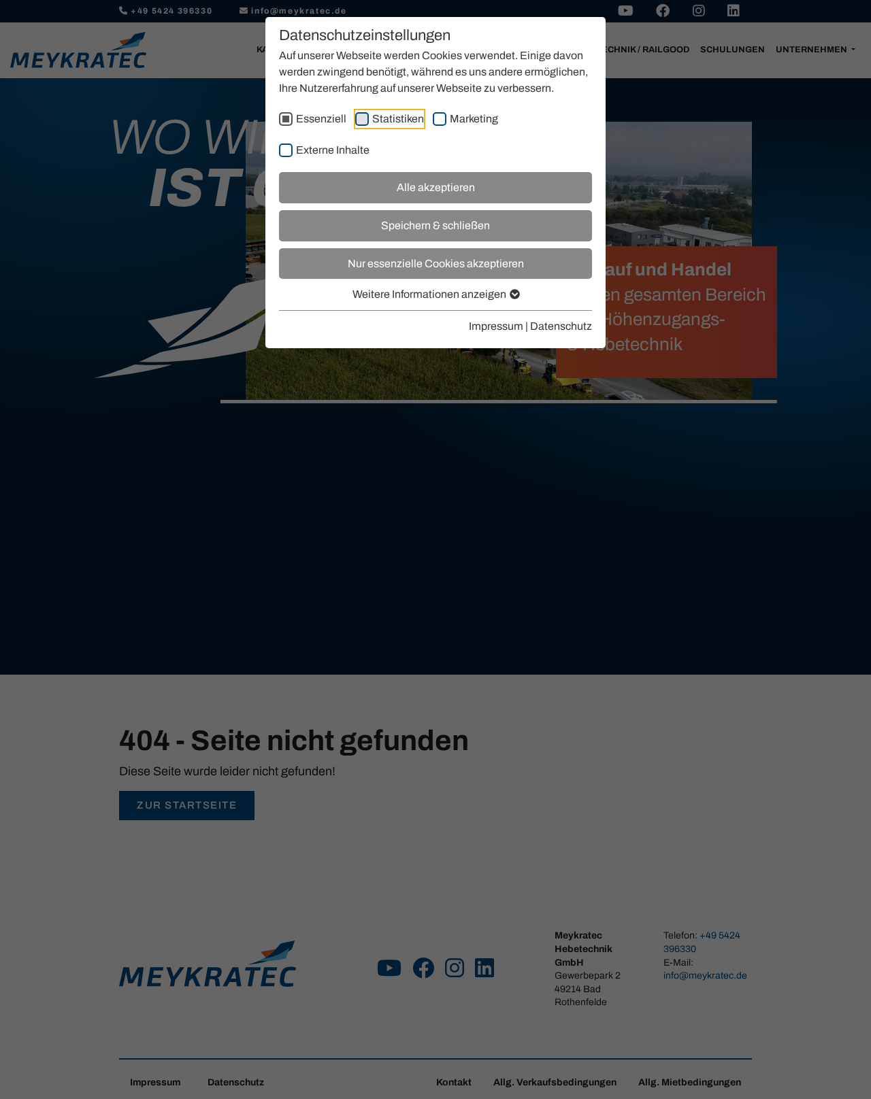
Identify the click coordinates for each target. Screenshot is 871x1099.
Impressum (496, 326)
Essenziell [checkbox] (321, 118)
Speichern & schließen (435, 225)
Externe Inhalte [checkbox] (332, 150)
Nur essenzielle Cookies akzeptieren (436, 263)
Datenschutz (561, 326)
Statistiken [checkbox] (398, 118)
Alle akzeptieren (436, 187)
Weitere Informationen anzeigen (430, 294)
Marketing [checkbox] (474, 118)
